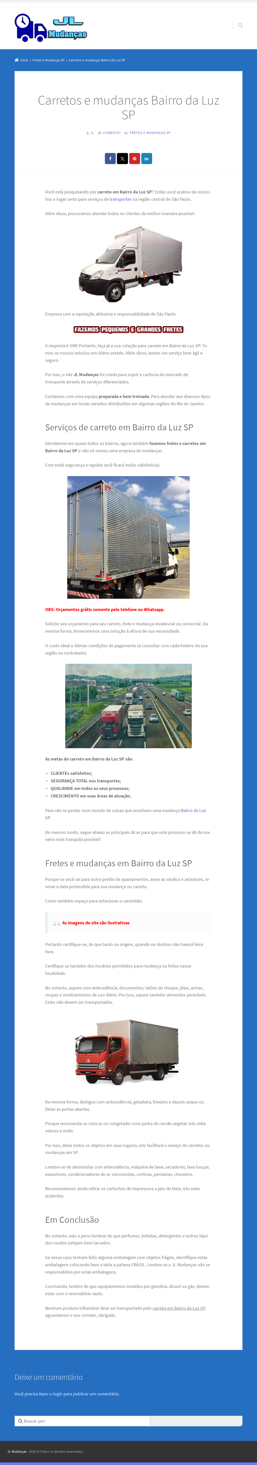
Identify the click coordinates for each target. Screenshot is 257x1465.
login (57, 1394)
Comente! (112, 132)
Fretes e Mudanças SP (150, 132)
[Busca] (235, 20)
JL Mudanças (17, 1451)
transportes (121, 199)
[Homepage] (51, 26)
